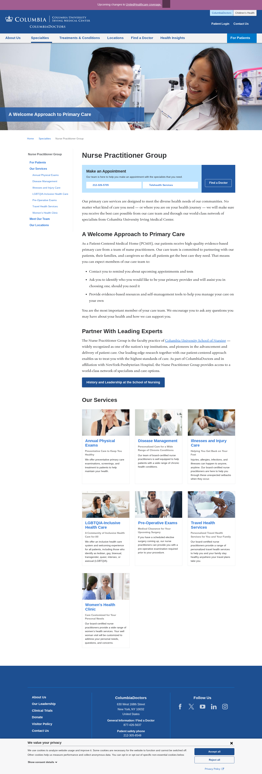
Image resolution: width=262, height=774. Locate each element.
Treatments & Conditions (79, 38)
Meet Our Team (40, 218)
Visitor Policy (42, 724)
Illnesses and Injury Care (46, 187)
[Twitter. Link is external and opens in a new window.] (191, 707)
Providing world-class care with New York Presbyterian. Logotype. (155, 677)
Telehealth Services (161, 185)
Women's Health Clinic (45, 212)
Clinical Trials (42, 710)
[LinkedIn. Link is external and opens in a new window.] (214, 707)
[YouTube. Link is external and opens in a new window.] (203, 707)
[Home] (47, 22)
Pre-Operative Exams (44, 200)
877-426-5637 (132, 724)
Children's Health (245, 12)
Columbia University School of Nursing (195, 340)
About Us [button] (13, 38)
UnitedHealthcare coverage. (143, 4)
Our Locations (39, 225)
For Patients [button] (240, 38)
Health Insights (172, 38)
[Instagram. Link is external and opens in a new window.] (225, 707)
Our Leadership (44, 704)
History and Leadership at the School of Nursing (123, 382)
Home (30, 138)
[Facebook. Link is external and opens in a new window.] (180, 707)
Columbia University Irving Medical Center (114, 676)
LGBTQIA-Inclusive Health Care (50, 193)
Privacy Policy (213, 768)
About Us (39, 697)
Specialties (45, 138)
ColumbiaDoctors (221, 12)
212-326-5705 (101, 185)
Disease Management (44, 181)
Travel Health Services (45, 206)
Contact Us (241, 23)
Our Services (38, 168)
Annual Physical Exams (45, 175)
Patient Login (220, 23)
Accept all (214, 751)
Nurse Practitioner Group (45, 154)
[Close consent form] (231, 743)
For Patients (38, 162)
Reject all (214, 759)
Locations (115, 38)
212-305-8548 (132, 735)
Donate (37, 717)
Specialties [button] (40, 38)
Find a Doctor (142, 38)
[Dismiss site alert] (166, 4)
